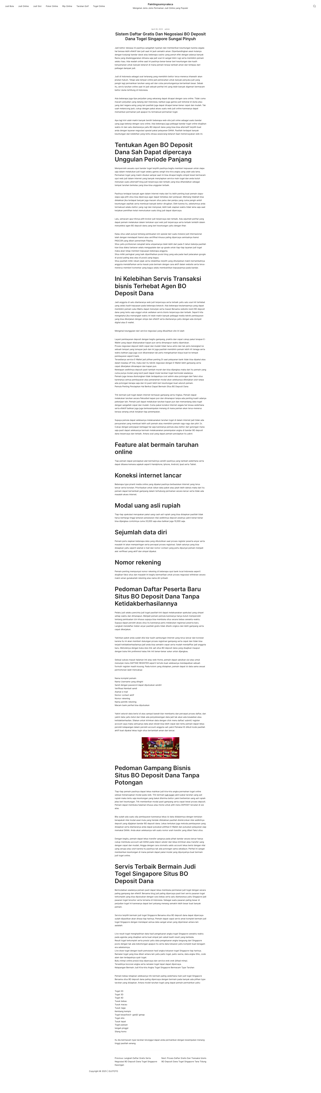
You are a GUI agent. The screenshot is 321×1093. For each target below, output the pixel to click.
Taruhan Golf (82, 6)
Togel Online (99, 6)
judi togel (169, 795)
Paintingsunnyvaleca (160, 4)
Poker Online (52, 6)
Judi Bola (9, 6)
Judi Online (23, 6)
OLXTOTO (113, 1071)
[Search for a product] (314, 6)
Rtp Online (67, 6)
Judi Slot (37, 6)
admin (167, 29)
